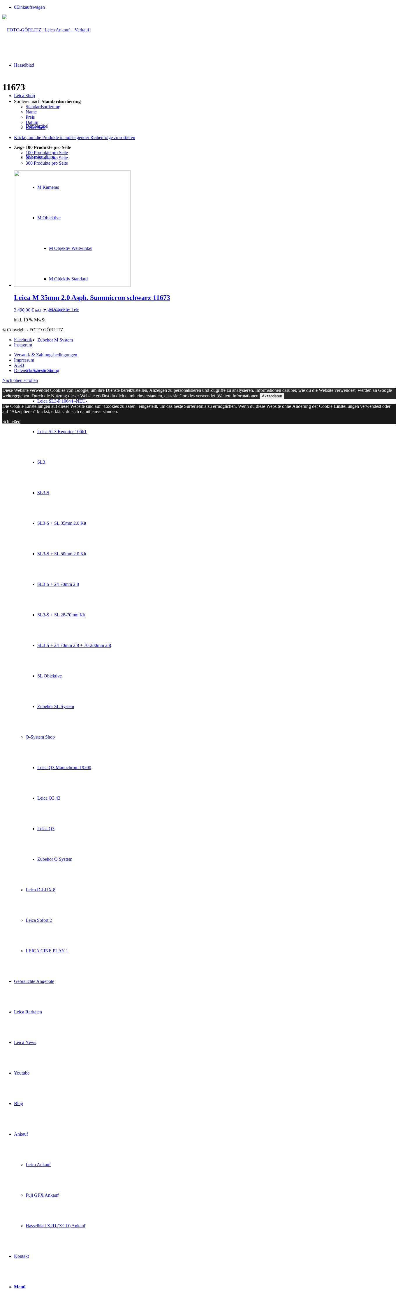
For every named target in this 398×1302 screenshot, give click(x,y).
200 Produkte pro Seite (47, 157)
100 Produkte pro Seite (47, 152)
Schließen (11, 421)
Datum (32, 122)
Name (31, 111)
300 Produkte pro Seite (47, 163)
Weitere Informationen (237, 395)
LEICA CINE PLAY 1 (47, 950)
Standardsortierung (43, 106)
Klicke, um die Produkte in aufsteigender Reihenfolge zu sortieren (74, 137)
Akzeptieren (272, 396)
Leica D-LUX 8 (40, 889)
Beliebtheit (35, 127)
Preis (30, 117)
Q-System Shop (40, 736)
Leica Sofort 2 (39, 920)
